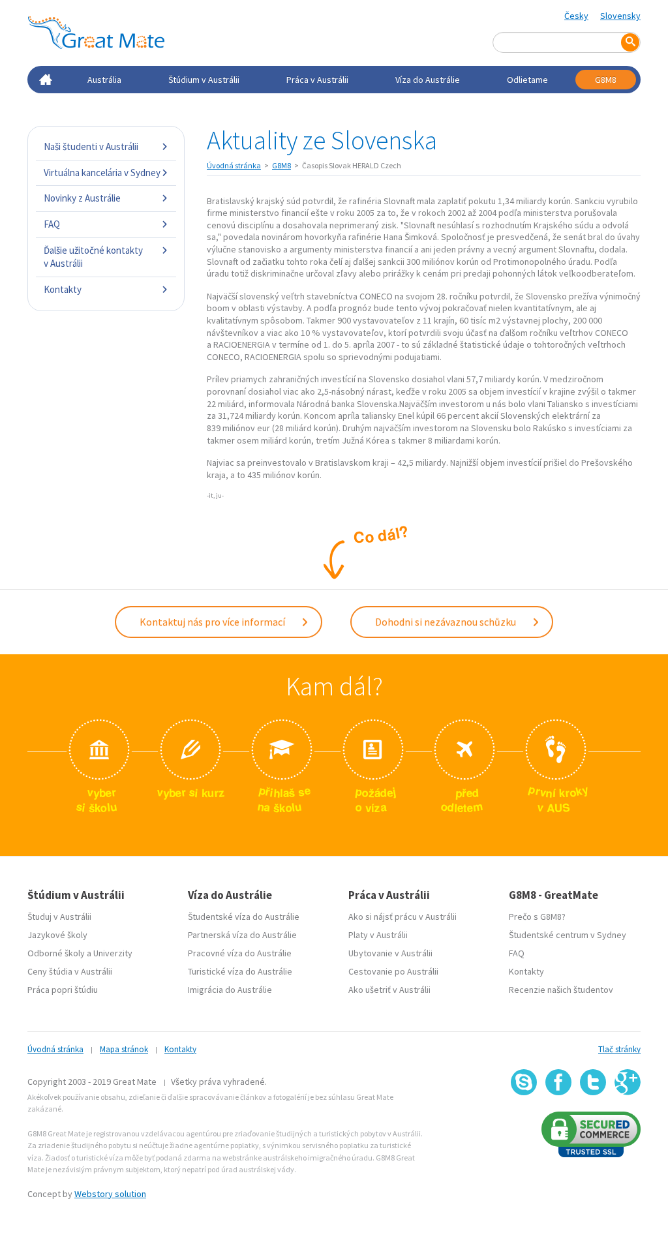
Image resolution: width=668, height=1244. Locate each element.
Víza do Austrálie (427, 79)
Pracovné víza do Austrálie (240, 953)
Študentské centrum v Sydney (567, 935)
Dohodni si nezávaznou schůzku (446, 621)
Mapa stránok (124, 1049)
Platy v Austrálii (378, 935)
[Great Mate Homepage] (95, 32)
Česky (576, 16)
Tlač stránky (619, 1049)
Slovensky (620, 16)
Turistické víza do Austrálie (240, 971)
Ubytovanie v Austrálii (390, 953)
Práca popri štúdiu (62, 989)
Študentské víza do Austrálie (243, 916)
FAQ (52, 224)
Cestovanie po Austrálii (393, 971)
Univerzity (112, 953)
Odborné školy (56, 953)
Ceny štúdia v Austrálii (69, 971)
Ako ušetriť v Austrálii (389, 989)
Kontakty (63, 289)
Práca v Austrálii (317, 79)
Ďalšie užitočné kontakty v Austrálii (93, 256)
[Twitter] (593, 1082)
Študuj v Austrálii (59, 916)
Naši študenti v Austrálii (91, 146)
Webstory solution (110, 1194)
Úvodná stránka (234, 165)
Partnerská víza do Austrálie (242, 935)
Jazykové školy (57, 935)
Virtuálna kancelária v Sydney (102, 172)
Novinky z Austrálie (82, 198)
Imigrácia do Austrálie (230, 989)
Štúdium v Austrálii (203, 79)
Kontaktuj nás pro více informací (213, 621)
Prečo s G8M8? (537, 916)
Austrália (104, 79)
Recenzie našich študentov (561, 989)
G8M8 (605, 79)
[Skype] (524, 1082)
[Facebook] (558, 1082)
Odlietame (527, 79)
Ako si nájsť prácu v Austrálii (402, 916)
